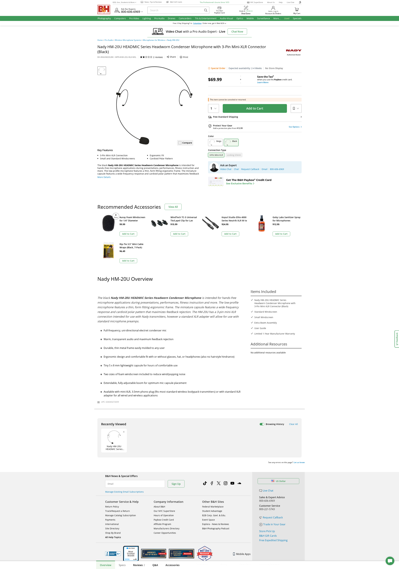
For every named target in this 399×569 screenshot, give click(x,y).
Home (100, 40)
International (112, 524)
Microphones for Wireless (154, 40)
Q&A (155, 565)
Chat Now (237, 31)
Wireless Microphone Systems (128, 40)
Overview (105, 565)
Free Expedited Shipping (273, 540)
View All (173, 207)
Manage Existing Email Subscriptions (124, 491)
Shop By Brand (113, 532)
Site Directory (112, 528)
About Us (271, 2)
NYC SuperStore (256, 2)
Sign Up (176, 484)
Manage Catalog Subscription (120, 515)
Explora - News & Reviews (215, 524)
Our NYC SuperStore (164, 510)
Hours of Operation (164, 515)
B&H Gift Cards (268, 535)
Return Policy (112, 506)
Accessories (173, 565)
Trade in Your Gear (274, 524)
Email (110, 484)
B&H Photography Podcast (215, 528)
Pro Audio (109, 40)
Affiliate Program (162, 524)
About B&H (159, 506)
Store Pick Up (267, 531)
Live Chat (290, 2)
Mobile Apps (243, 554)
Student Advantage (212, 510)
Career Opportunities (165, 532)
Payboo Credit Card (164, 519)
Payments (110, 519)
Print (185, 57)
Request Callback (273, 517)
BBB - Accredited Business (113, 553)
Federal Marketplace (213, 506)
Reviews (139, 565)
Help (281, 2)
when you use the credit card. (274, 79)
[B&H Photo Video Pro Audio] (105, 9)
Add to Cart (254, 108)
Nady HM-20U (173, 40)
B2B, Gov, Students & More (124, 2)
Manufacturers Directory (166, 528)
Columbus (197, 23)
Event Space (208, 519)
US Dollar (281, 481)
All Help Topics (113, 537)
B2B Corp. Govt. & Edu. (214, 515)
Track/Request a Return (117, 510)
